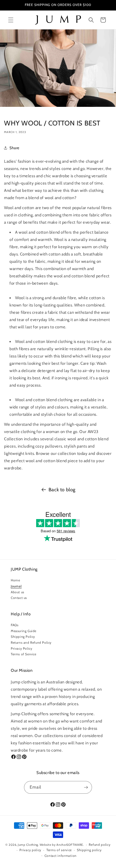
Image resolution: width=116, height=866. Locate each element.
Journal (16, 586)
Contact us (19, 598)
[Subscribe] (86, 787)
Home (15, 580)
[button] (11, 20)
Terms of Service (23, 654)
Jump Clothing (28, 845)
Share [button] (14, 147)
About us (17, 592)
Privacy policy (30, 850)
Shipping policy (89, 850)
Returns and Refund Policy (31, 642)
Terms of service (59, 850)
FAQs (14, 625)
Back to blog (62, 490)
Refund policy (99, 845)
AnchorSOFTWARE (69, 845)
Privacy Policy (21, 648)
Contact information (61, 856)
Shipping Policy (23, 637)
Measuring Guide (23, 631)
